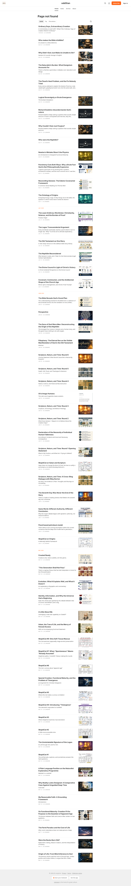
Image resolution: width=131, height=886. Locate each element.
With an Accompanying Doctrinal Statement (51, 629)
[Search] (105, 3)
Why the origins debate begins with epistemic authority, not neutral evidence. (56, 514)
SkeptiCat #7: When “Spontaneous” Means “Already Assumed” (55, 652)
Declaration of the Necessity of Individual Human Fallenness (55, 433)
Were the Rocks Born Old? (49, 840)
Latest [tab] (41, 21)
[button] (56, 9)
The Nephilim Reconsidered (49, 254)
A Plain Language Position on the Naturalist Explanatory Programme (56, 769)
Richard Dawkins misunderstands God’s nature (54, 111)
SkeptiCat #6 (43, 666)
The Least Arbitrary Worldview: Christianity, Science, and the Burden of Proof (56, 214)
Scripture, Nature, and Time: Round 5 (53, 369)
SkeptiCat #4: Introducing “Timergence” (54, 705)
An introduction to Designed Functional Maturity (53, 155)
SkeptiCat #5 (43, 692)
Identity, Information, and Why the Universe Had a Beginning (56, 597)
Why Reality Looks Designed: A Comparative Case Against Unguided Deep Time (56, 784)
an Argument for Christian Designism (49, 683)
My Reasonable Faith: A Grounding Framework (52, 798)
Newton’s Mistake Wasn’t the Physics (53, 152)
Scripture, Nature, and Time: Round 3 (53, 406)
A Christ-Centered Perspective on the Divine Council (54, 270)
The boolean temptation (45, 100)
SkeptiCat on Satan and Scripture (52, 463)
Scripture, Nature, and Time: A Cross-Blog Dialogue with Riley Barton (55, 478)
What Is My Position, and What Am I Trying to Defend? (55, 453)
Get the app (74, 878)
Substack (56, 882)
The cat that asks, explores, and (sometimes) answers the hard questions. (55, 758)
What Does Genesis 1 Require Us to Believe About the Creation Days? (54, 422)
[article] (65, 31)
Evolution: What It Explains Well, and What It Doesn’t (56, 582)
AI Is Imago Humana (46, 394)
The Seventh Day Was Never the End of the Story (55, 494)
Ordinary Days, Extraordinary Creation (54, 26)
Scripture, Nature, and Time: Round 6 (53, 355)
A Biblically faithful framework (47, 541)
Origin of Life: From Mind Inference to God (55, 854)
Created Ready (44, 555)
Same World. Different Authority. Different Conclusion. (55, 510)
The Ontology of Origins (48, 195)
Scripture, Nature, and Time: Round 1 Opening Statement (57, 449)
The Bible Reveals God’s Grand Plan (52, 298)
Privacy (64, 873)
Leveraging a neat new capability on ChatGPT (52, 614)
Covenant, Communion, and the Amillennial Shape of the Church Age (56, 281)
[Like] (39, 35)
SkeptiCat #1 (43, 755)
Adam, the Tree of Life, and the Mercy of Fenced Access (54, 625)
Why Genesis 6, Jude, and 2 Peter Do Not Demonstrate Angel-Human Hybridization (57, 257)
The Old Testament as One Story (51, 241)
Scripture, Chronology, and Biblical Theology (52, 408)
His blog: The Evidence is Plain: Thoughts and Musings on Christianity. (56, 482)
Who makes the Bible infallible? (51, 40)
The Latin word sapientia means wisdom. (51, 396)
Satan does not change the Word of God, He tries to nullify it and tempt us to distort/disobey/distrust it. (56, 466)
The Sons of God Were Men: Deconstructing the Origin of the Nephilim (56, 325)
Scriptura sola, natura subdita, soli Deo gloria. (52, 558)
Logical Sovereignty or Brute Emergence (54, 97)
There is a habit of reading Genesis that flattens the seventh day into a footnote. (56, 498)
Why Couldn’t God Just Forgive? (51, 126)
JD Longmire (47, 32)
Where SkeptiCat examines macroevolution (51, 720)
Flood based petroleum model (50, 525)
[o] (85, 113)
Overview (41, 787)
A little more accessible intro (47, 732)
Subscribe (116, 3)
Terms (69, 873)
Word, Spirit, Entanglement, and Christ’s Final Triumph (55, 285)
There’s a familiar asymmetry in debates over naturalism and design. (57, 71)
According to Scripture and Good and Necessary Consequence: (53, 438)
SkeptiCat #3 (43, 717)
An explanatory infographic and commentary (52, 586)
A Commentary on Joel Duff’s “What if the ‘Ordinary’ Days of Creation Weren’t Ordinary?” (56, 30)
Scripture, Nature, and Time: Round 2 (53, 419)
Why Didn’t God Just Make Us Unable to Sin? (56, 53)
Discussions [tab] (52, 21)
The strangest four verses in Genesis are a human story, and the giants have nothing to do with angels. (56, 330)
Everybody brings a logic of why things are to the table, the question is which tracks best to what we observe (56, 198)
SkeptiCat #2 (43, 730)
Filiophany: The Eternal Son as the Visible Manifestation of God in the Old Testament (55, 341)
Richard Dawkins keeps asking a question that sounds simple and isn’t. (57, 129)
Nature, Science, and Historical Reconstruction (52, 384)
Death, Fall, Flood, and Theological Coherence (52, 371)
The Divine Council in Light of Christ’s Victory (56, 267)
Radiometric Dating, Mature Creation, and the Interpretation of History (56, 843)
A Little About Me (45, 612)
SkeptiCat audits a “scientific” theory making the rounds (55, 656)
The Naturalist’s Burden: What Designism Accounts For (55, 66)
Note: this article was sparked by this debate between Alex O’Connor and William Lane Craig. (56, 601)
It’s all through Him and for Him (48, 745)
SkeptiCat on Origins (46, 539)
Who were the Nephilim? (48, 140)
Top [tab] (46, 21)
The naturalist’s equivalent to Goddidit (50, 707)
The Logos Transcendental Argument (53, 227)
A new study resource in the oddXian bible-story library (55, 243)
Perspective (43, 312)
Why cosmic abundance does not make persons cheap (55, 830)
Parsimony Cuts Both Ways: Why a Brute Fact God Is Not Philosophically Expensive (57, 166)
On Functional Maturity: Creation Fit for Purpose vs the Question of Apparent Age (55, 812)
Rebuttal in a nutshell (44, 773)
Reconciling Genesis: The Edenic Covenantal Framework (56, 182)
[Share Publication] (109, 3)
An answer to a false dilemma (47, 43)
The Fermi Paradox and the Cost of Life (54, 828)
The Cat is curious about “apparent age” (50, 668)
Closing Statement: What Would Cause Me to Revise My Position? (55, 358)
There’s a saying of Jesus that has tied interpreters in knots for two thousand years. (57, 571)
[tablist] (47, 21)
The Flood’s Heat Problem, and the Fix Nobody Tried (57, 82)
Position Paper (42, 218)
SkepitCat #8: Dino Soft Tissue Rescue (54, 639)
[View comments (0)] (51, 35)
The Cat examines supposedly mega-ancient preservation (55, 641)
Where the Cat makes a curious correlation (51, 695)
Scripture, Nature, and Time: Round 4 (53, 381)
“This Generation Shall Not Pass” (51, 568)
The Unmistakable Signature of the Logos (55, 742)
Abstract (40, 345)
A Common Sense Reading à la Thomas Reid (51, 186)
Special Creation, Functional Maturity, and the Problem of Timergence (56, 679)
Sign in (125, 3)
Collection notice (77, 873)
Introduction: (42, 802)
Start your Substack (61, 878)
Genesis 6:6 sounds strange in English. (50, 55)
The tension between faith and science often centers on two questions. (56, 817)
